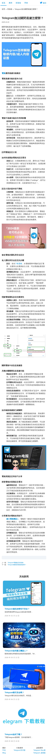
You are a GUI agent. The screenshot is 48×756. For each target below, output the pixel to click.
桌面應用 (39, 748)
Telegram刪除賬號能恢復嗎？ (16, 565)
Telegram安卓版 (19, 750)
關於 (4, 748)
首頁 (3, 3)
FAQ (4, 750)
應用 (10, 3)
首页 (3, 9)
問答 (26, 3)
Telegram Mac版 (39, 750)
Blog (4, 753)
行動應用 (19, 748)
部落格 (18, 3)
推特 (44, 3)
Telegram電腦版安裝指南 (15, 562)
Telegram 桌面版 (39, 753)
